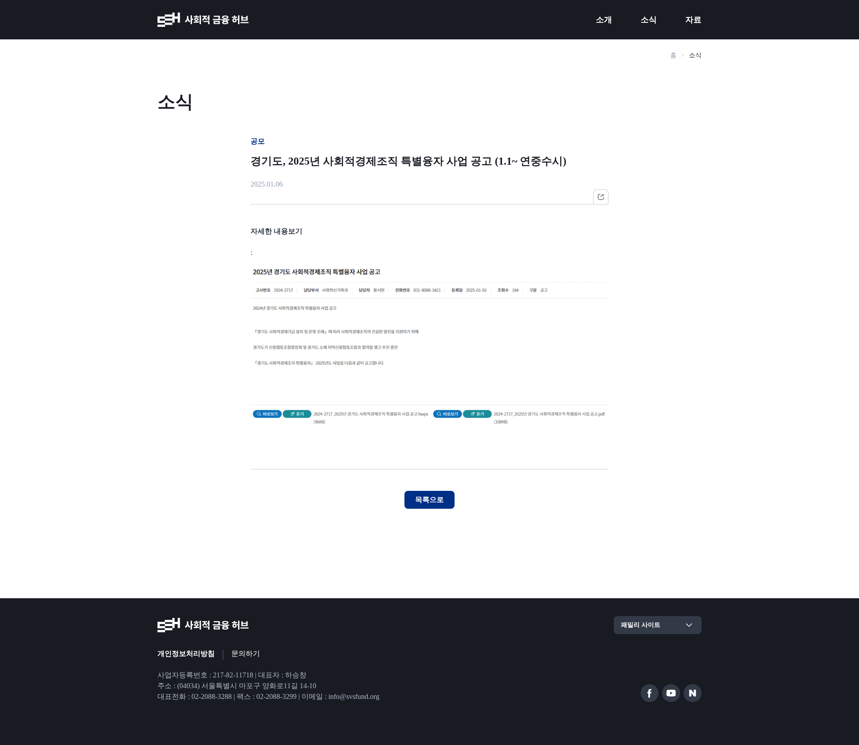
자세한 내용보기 (276, 231)
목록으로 (429, 499)
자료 (693, 19)
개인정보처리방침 (186, 653)
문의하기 (245, 653)
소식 (649, 19)
